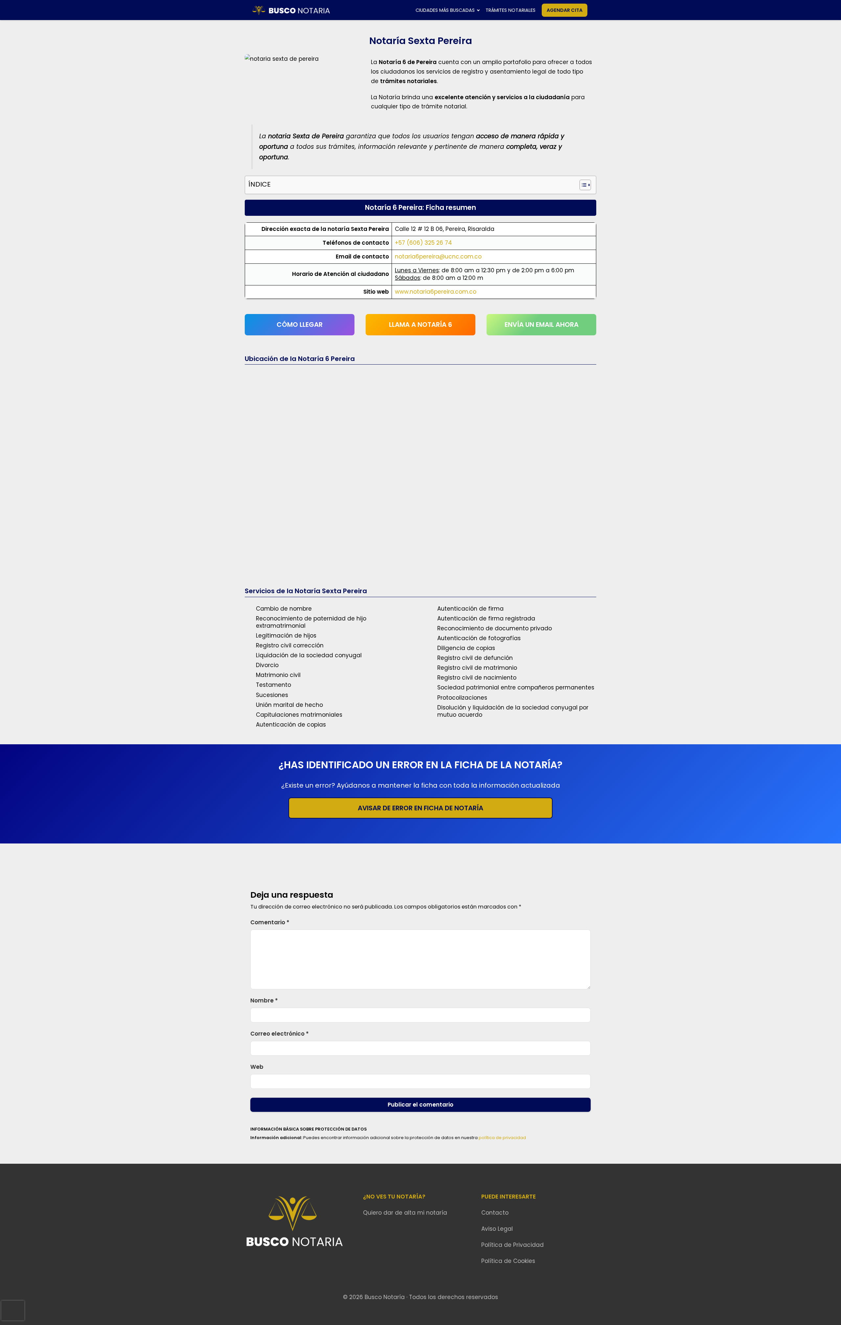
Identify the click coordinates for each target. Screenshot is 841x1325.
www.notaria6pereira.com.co (435, 292)
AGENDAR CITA (564, 10)
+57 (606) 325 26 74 (423, 243)
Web (256, 1067)
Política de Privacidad (512, 1245)
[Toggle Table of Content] (582, 185)
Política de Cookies (508, 1261)
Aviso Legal (497, 1229)
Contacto (495, 1213)
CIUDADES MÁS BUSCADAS (445, 10)
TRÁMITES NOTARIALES (510, 10)
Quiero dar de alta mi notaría (405, 1213)
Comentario (269, 922)
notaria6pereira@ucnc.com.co (438, 256)
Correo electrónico (279, 1034)
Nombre (264, 1000)
